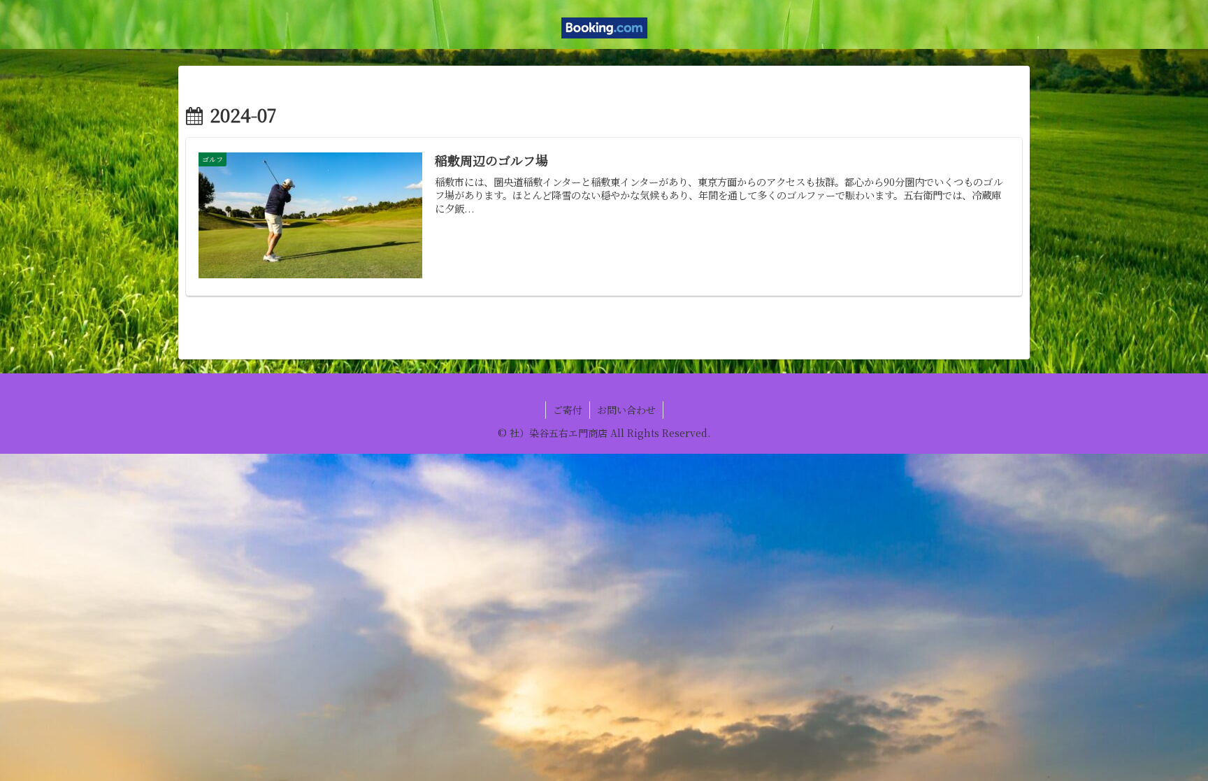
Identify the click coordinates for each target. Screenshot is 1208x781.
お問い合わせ (626, 410)
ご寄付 (567, 410)
